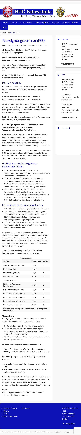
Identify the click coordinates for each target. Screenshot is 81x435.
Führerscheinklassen (42, 23)
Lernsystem (55, 23)
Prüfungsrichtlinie (10, 416)
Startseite (5, 23)
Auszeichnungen (10, 408)
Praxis (6, 411)
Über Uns (14, 23)
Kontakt (4, 27)
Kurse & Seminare (26, 23)
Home (12, 32)
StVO (6, 413)
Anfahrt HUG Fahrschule (70, 23)
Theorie (27, 408)
